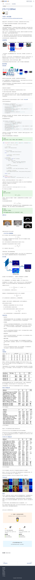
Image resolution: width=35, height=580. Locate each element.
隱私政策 (3, 573)
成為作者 (3, 574)
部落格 (3, 570)
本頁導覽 (4, 6)
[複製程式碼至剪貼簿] (31, 104)
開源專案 (3, 567)
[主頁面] (3, 4)
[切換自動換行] (30, 121)
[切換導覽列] (1, 1)
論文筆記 (3, 569)
